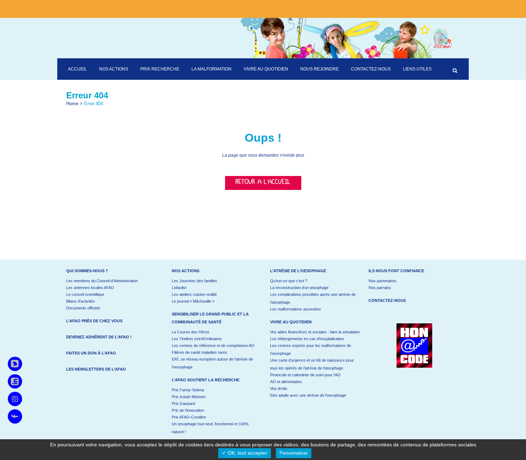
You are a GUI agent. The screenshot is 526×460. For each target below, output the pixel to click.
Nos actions (185, 271)
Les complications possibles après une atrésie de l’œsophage (313, 298)
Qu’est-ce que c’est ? (288, 281)
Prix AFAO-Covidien (189, 417)
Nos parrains (380, 287)
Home (72, 103)
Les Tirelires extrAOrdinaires (197, 339)
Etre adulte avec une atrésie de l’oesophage (308, 395)
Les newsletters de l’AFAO (96, 369)
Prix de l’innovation (188, 410)
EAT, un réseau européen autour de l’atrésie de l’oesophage (212, 363)
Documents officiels (83, 308)
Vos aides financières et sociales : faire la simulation (315, 332)
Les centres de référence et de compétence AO (213, 345)
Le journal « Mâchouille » (193, 301)
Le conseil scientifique (85, 294)
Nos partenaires (382, 281)
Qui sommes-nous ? (87, 271)
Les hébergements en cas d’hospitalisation (307, 339)
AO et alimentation (286, 382)
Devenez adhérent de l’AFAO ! (99, 337)
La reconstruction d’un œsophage (299, 287)
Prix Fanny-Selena (188, 390)
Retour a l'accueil (263, 183)
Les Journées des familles (194, 281)
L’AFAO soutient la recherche (205, 380)
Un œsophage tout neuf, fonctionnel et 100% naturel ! (210, 428)
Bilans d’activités (80, 301)
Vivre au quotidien (291, 322)
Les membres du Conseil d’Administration (102, 281)
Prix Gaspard (183, 403)
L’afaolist (179, 287)
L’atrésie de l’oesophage (298, 271)
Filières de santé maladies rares (199, 352)
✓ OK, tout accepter (244, 453)
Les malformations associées (295, 309)
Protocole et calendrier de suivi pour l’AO (305, 375)
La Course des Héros (190, 332)
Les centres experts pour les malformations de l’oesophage (310, 349)
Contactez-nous (387, 300)
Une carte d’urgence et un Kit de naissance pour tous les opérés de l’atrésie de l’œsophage (312, 364)
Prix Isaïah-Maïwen (188, 397)
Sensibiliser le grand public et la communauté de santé (210, 318)
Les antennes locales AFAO (90, 287)
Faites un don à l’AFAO (91, 353)
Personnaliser (293, 453)
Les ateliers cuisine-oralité (194, 294)
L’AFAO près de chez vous (94, 321)
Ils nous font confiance (396, 271)
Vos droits (278, 388)
